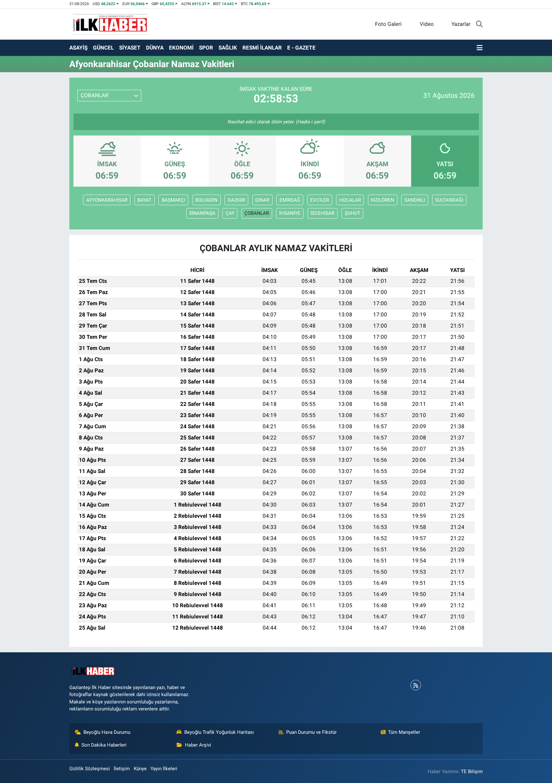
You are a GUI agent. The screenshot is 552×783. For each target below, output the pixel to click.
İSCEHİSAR (322, 213)
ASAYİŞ (78, 47)
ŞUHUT (352, 213)
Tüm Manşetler (404, 732)
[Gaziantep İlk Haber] (110, 23)
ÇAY (230, 213)
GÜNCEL (103, 47)
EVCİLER (319, 200)
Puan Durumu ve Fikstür (311, 732)
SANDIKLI (414, 200)
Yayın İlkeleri (163, 768)
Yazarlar (461, 24)
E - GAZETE (301, 47)
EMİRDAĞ (290, 200)
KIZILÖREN (382, 200)
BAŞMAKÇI (173, 200)
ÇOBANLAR (256, 213)
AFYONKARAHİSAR (106, 200)
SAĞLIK (227, 47)
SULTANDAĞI (449, 200)
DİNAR (262, 200)
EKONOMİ (181, 47)
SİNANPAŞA (202, 213)
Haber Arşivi (198, 745)
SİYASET (130, 47)
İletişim (122, 768)
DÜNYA (155, 47)
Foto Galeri (388, 24)
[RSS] (415, 685)
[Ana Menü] (480, 48)
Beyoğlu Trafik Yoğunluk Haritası (219, 732)
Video (427, 24)
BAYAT (144, 200)
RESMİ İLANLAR (262, 47)
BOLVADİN (206, 200)
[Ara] (479, 24)
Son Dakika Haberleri (103, 745)
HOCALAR (350, 200)
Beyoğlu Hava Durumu (106, 732)
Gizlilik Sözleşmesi (89, 768)
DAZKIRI (236, 200)
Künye (140, 768)
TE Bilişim (472, 771)
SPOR (206, 47)
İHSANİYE (290, 213)
